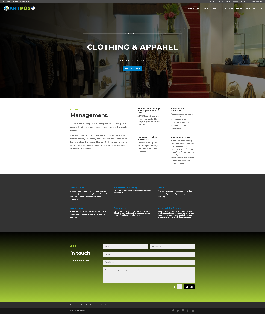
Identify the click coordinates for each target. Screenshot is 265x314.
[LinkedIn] (219, 2)
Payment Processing (210, 8)
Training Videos (249, 8)
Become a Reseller (232, 1)
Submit (189, 287)
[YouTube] (222, 2)
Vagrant (82, 311)
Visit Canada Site (257, 1)
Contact (239, 8)
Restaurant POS (193, 8)
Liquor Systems (228, 8)
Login (248, 1)
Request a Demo (132, 68)
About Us (242, 1)
